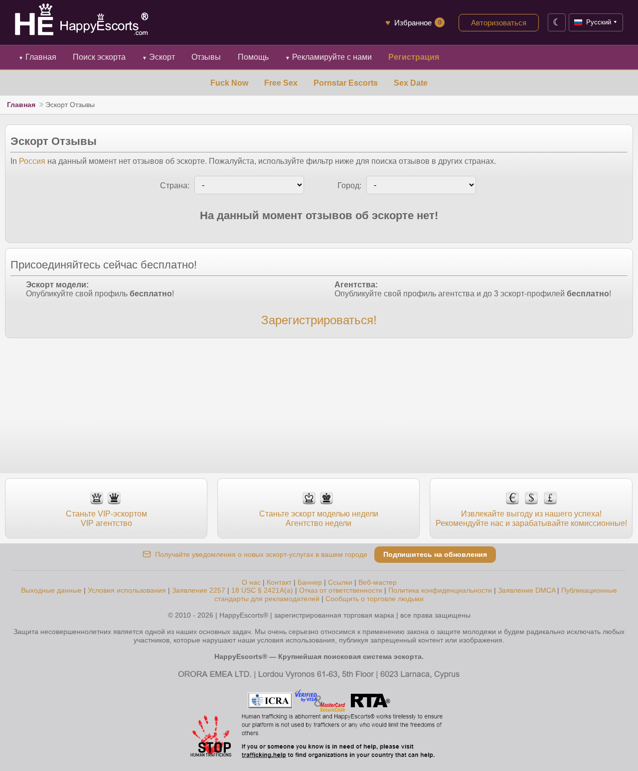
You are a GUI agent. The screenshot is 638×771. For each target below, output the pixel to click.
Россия (32, 161)
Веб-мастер (377, 582)
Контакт (279, 582)
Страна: (174, 185)
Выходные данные (51, 590)
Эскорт (158, 57)
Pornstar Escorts (346, 83)
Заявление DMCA (526, 590)
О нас (251, 582)
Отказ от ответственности (340, 590)
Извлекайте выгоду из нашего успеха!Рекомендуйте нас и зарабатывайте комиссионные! (531, 518)
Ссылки (340, 582)
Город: (349, 185)
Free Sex (281, 83)
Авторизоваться (498, 22)
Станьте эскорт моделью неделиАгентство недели (318, 518)
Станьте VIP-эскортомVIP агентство (106, 518)
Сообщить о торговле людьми (374, 599)
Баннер (310, 582)
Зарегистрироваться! (319, 320)
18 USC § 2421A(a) (262, 590)
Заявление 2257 (198, 590)
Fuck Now (229, 83)
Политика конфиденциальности (440, 590)
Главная (37, 57)
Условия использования (127, 590)
